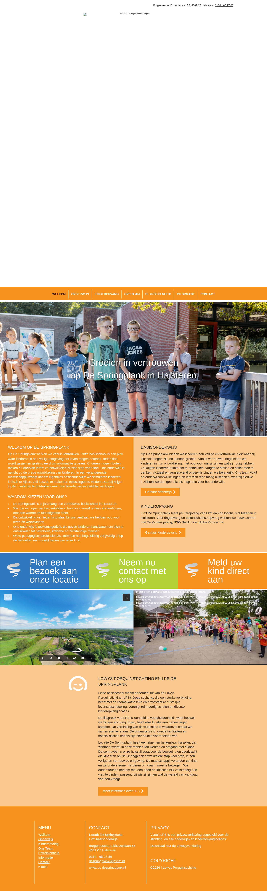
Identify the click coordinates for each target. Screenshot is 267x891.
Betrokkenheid (158, 294)
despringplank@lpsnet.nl (107, 861)
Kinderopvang (107, 294)
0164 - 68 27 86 (224, 5)
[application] (200, 627)
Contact (208, 294)
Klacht (42, 867)
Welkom (59, 294)
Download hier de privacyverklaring (175, 846)
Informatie (186, 294)
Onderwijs (80, 294)
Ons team (132, 294)
